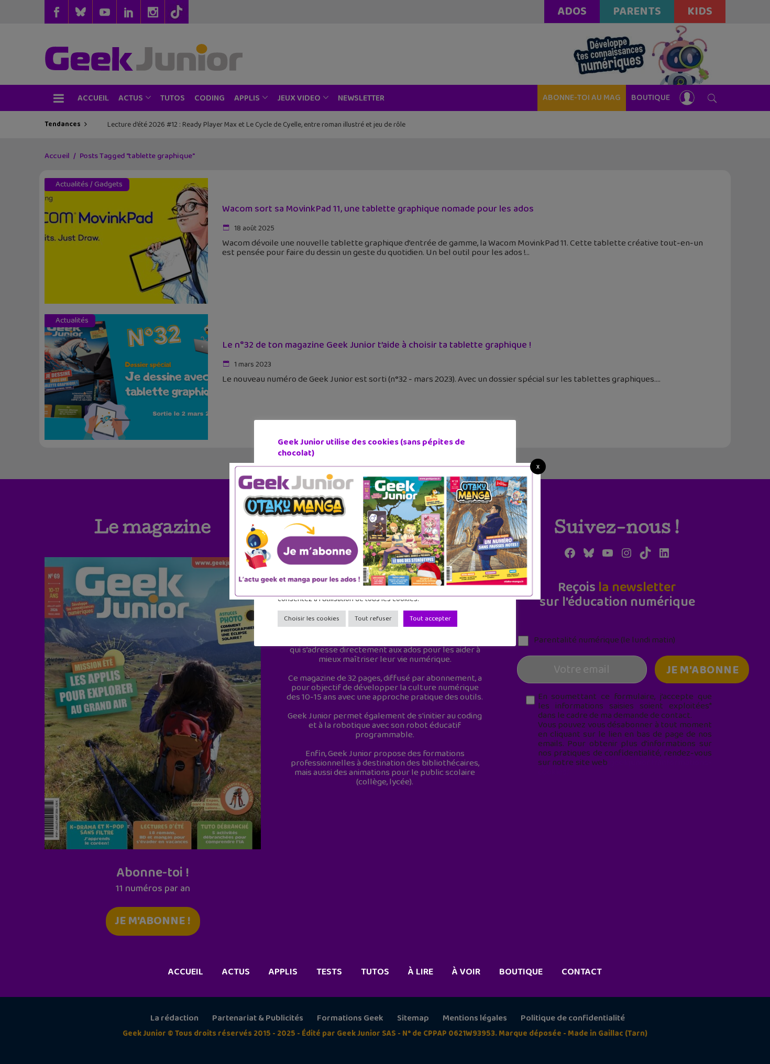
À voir (466, 972)
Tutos (375, 972)
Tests (329, 972)
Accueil (185, 972)
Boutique (521, 972)
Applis (283, 972)
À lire (420, 972)
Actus (236, 972)
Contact (582, 972)
